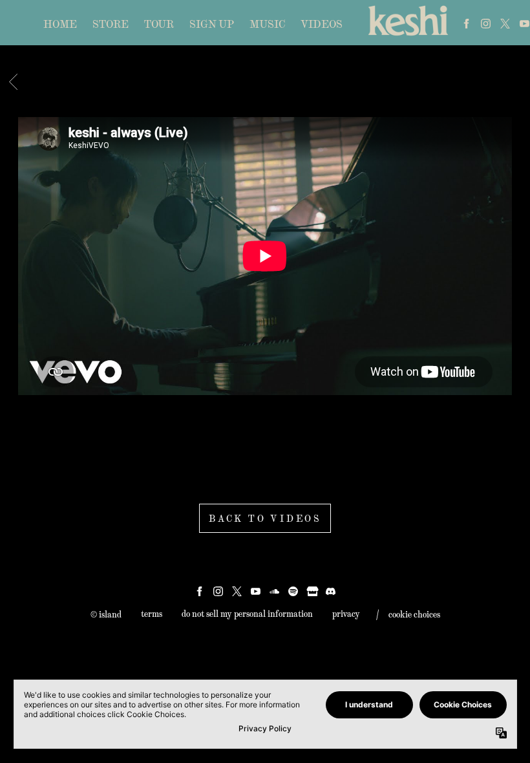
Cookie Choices (414, 613)
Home (60, 23)
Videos (322, 23)
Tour (159, 23)
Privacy (346, 613)
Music (267, 23)
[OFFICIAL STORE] (312, 591)
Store (110, 23)
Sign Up (211, 23)
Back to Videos (265, 518)
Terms (151, 613)
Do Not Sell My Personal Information (247, 613)
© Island (106, 613)
